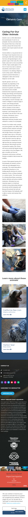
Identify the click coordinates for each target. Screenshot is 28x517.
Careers (16, 4)
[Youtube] (12, 382)
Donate (21, 4)
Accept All (14, 512)
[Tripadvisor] (18, 382)
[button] (25, 9)
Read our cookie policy (13, 503)
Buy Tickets (13, 1)
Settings (14, 508)
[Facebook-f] (2, 382)
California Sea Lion (12, 310)
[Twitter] (8, 382)
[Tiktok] (15, 382)
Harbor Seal (9, 345)
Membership (20, 1)
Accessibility (10, 4)
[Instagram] (5, 382)
